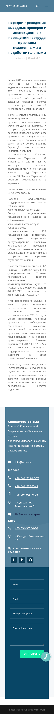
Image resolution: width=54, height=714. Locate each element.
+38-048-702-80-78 (27, 478)
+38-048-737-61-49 (26, 486)
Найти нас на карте (27, 514)
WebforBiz (39, 709)
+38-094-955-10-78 (26, 494)
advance (20, 58)
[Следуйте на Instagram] (30, 560)
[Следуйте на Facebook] (14, 560)
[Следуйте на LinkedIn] (22, 560)
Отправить (32, 653)
